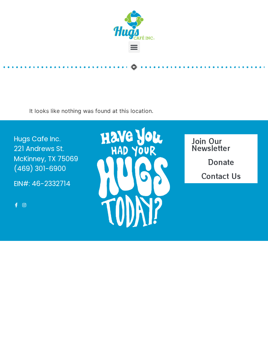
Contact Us (221, 176)
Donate (221, 162)
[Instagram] (24, 205)
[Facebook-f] (16, 205)
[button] (134, 47)
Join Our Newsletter (211, 144)
